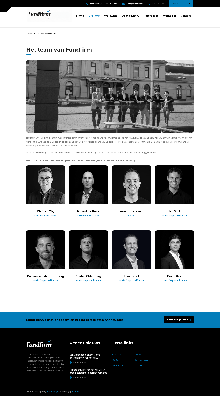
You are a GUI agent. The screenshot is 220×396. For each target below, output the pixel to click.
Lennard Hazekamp (131, 211)
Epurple (75, 391)
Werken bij (169, 15)
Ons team (139, 365)
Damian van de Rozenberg (45, 276)
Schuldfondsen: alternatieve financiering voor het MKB (85, 356)
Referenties (151, 15)
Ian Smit (174, 211)
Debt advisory (130, 15)
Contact (186, 15)
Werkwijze (110, 15)
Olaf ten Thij (45, 211)
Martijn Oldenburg (88, 276)
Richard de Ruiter (88, 211)
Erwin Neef (131, 276)
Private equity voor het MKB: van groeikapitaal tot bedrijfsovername (88, 371)
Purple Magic (53, 391)
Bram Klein (174, 276)
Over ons (94, 15)
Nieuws (137, 354)
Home (80, 15)
